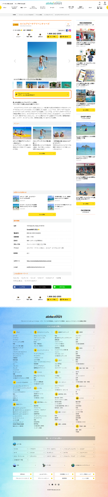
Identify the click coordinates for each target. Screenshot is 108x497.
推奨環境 (64, 478)
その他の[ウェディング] (60, 355)
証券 (77, 377)
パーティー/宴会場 (59, 345)
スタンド (78, 337)
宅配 (14, 374)
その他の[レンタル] (38, 397)
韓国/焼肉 (15, 359)
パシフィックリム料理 (18, 341)
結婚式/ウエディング (63, 332)
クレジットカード (80, 375)
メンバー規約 (85, 478)
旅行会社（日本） (59, 397)
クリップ (68, 25)
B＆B (35, 341)
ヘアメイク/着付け (59, 343)
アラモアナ (33, 449)
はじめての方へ (43, 474)
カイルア (82, 449)
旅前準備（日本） (62, 394)
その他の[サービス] (38, 383)
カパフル (66, 452)
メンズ (33, 278)
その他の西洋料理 (17, 376)
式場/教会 (57, 347)
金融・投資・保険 (83, 368)
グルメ (18, 332)
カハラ (15, 452)
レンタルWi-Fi (58, 403)
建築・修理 (78, 429)
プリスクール (37, 407)
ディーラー (78, 335)
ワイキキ (16, 449)
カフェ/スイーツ (17, 355)
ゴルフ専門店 (58, 363)
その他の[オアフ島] (18, 459)
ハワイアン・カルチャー (40, 409)
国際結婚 (57, 339)
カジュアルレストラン (18, 353)
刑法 (77, 361)
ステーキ (15, 335)
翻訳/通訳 (78, 401)
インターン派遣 (38, 428)
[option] (42, 61)
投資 (77, 379)
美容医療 (36, 363)
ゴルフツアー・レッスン (61, 367)
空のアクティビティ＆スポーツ (20, 414)
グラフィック (79, 409)
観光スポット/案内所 (18, 426)
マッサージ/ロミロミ (39, 353)
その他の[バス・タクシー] (61, 389)
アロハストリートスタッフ (22, 478)
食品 (14, 394)
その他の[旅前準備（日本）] (62, 405)
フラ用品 (57, 375)
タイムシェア (37, 339)
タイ (14, 364)
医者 (56, 415)
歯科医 (56, 417)
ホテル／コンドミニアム (40, 335)
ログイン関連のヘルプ (85, 474)
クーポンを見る (17, 30)
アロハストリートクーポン (26, 94)
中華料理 (15, 358)
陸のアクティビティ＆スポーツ (20, 412)
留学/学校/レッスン (42, 402)
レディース (25, 278)
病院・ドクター (62, 412)
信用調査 (78, 416)
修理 (77, 341)
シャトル (57, 387)
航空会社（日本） (59, 407)
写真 (56, 335)
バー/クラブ (16, 370)
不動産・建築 (82, 426)
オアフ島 (19, 444)
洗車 (77, 339)
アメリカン (15, 339)
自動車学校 (36, 413)
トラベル (78, 389)
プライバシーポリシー (43, 478)
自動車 (81, 332)
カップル (17, 278)
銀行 (35, 377)
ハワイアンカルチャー (31, 280)
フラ (59, 372)
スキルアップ (50, 278)
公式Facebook (67, 30)
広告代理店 (78, 405)
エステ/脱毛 (37, 359)
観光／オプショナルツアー (19, 408)
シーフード (15, 337)
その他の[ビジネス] (80, 422)
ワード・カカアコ (51, 449)
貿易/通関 (78, 417)
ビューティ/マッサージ (43, 350)
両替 (35, 379)
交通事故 (78, 355)
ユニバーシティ (84, 452)
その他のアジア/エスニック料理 (21, 378)
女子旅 (59, 278)
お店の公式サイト (64, 30)
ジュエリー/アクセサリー (19, 392)
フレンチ (15, 368)
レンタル (39, 388)
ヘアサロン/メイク (38, 357)
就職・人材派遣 (62, 424)
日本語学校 (36, 422)
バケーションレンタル (39, 337)
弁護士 (81, 348)
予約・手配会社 (38, 343)
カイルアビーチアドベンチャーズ (34, 24)
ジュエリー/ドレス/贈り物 (61, 349)
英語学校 (36, 405)
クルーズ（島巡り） (39, 345)
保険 (77, 373)
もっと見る (42, 153)
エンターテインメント (18, 418)
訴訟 (77, 351)
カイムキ (32, 452)
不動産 (77, 431)
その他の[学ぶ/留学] (39, 425)
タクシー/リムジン (59, 385)
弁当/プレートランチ (18, 347)
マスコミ (78, 403)
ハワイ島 (48, 465)
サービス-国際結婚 (38, 381)
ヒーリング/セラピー (39, 365)
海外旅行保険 (58, 401)
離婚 (77, 359)
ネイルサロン (37, 355)
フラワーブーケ (59, 341)
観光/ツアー (19, 404)
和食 (14, 343)
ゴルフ (60, 360)
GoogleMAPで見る (32, 229)
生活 (77, 393)
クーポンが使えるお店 (8, 3)
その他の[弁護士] (80, 363)
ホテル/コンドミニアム (43, 332)
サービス (39, 372)
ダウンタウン (33, 456)
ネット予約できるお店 (20, 3)
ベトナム (15, 362)
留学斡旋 (36, 424)
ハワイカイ (82, 456)
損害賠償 (78, 357)
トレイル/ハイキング (18, 422)
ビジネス (81, 398)
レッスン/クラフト (17, 416)
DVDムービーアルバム (39, 375)
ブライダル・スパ (59, 353)
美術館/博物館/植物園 (18, 424)
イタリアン (15, 349)
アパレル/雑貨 (16, 390)
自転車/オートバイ (38, 393)
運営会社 (22, 474)
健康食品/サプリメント (39, 367)
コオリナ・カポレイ (51, 456)
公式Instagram (70, 30)
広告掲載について (64, 474)
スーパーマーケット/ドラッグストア (22, 388)
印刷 (77, 407)
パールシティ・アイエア (69, 456)
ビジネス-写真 (79, 411)
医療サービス (58, 419)
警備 (77, 419)
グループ (41, 278)
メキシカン (15, 366)
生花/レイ (15, 398)
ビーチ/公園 (16, 420)
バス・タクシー (62, 382)
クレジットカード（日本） (61, 399)
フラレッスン (58, 377)
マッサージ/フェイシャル (40, 416)
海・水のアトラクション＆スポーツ (22, 410)
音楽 (35, 419)
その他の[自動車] (80, 343)
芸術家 (77, 413)
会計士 (77, 371)
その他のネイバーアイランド (82, 465)
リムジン (57, 351)
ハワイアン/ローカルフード (20, 351)
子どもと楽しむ (18, 280)
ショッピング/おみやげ (22, 382)
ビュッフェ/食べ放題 (18, 345)
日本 (18, 465)
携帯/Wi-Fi (36, 395)
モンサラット (50, 452)
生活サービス (82, 386)
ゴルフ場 (57, 365)
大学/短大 (36, 411)
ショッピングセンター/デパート (21, 386)
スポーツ (15, 396)
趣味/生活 (15, 400)
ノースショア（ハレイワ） (70, 449)
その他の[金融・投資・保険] (83, 381)
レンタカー (36, 391)
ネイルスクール (38, 417)
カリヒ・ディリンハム (19, 456)
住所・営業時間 (27, 30)
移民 (77, 353)
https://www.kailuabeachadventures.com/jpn (39, 261)
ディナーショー (17, 372)
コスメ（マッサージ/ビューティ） (42, 361)
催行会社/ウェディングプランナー (63, 337)
